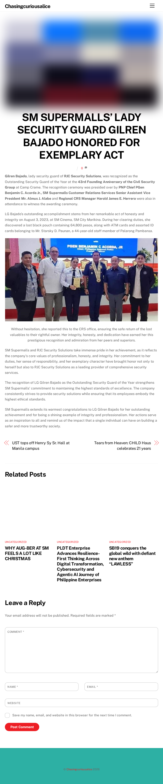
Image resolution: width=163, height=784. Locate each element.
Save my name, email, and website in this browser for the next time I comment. (72, 715)
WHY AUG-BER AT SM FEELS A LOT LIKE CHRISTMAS (27, 553)
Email (92, 686)
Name (12, 686)
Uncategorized (16, 542)
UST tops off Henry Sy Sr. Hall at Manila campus (41, 446)
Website (14, 703)
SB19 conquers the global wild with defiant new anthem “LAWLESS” (132, 556)
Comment (15, 631)
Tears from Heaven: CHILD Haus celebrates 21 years (122, 446)
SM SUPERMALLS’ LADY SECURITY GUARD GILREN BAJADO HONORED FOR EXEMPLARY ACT (81, 136)
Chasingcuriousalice (79, 769)
